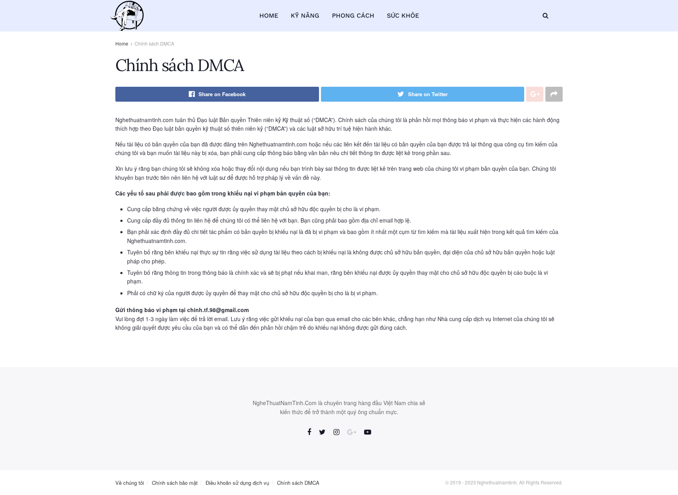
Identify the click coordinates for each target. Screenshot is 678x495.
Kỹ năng (305, 15)
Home (268, 15)
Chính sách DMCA (154, 43)
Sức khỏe (403, 15)
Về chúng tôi (129, 482)
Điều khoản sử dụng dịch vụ (237, 482)
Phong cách (353, 15)
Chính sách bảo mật (175, 482)
